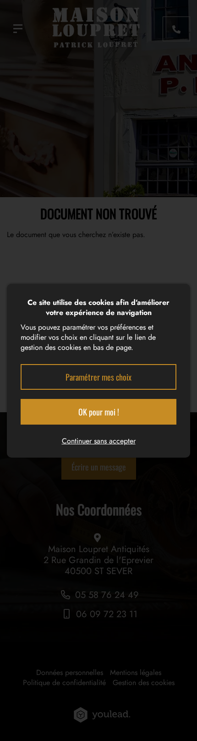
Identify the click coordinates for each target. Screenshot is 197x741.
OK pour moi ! (98, 412)
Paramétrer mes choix (98, 377)
